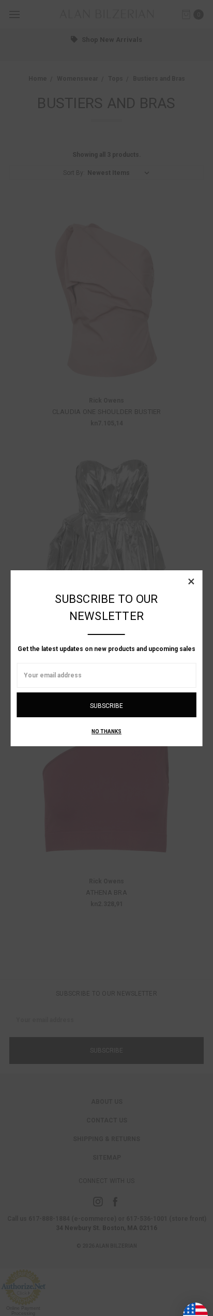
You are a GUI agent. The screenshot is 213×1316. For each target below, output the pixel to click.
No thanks (106, 731)
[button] (191, 581)
